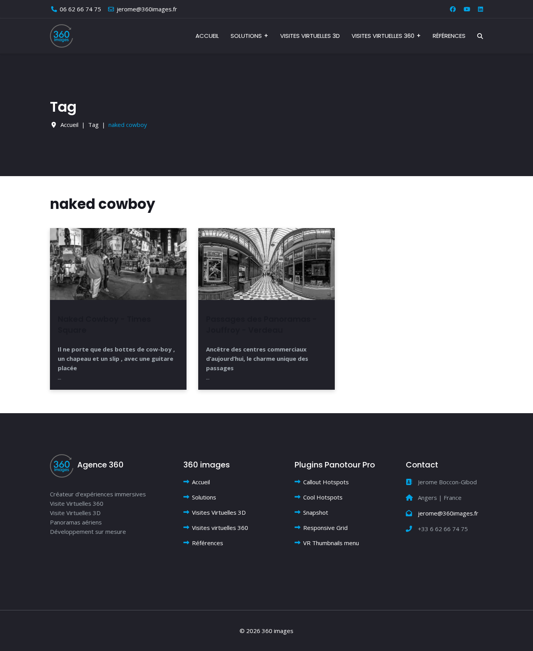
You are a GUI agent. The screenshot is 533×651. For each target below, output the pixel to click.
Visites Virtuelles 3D (310, 36)
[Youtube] (467, 9)
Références (449, 36)
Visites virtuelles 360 (383, 36)
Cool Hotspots (323, 497)
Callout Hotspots (326, 482)
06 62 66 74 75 (80, 9)
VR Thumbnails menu (331, 543)
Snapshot (315, 512)
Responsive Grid (325, 528)
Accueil (207, 36)
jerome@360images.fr (147, 9)
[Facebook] (453, 9)
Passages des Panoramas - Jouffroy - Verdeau (261, 324)
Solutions (246, 36)
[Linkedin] (480, 9)
